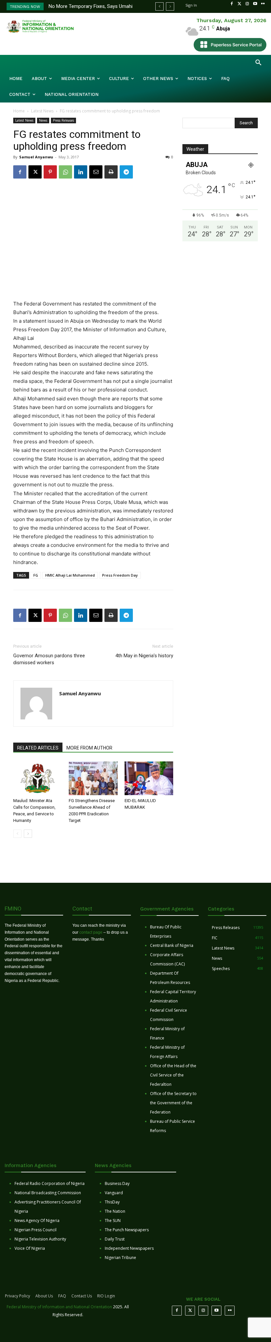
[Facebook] (231, 4)
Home (19, 111)
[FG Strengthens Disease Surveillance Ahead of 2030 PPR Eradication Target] (93, 778)
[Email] (95, 172)
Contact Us (81, 1296)
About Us (44, 1296)
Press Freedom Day (120, 575)
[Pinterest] (50, 172)
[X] (35, 172)
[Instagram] (247, 4)
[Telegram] (126, 172)
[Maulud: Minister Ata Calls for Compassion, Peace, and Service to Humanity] (37, 778)
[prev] (159, 6)
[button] (258, 63)
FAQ (62, 1296)
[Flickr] (262, 4)
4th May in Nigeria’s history (144, 656)
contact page (90, 932)
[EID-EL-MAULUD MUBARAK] (149, 778)
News (43, 120)
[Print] (111, 172)
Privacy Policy (17, 1296)
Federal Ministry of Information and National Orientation (59, 1307)
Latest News (42, 111)
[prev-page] (17, 834)
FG (35, 575)
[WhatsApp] (65, 172)
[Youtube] (255, 4)
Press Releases (63, 120)
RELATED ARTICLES (37, 748)
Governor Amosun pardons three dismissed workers (49, 659)
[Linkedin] (80, 172)
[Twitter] (239, 4)
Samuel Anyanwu (36, 156)
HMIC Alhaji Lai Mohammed (70, 575)
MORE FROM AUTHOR (89, 748)
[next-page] (28, 834)
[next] (170, 6)
